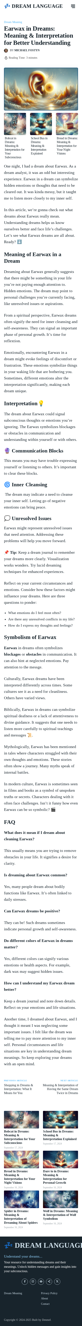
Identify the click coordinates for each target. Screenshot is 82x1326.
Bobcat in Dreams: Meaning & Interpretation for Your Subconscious (14, 147)
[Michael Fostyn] (7, 51)
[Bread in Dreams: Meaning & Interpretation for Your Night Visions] (67, 124)
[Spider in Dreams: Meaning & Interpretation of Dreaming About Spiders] (21, 1199)
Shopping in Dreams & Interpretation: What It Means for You (18, 1088)
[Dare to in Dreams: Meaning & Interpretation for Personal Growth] (60, 1159)
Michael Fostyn (27, 50)
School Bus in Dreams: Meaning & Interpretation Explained (39, 145)
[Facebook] (25, 1282)
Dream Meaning (13, 22)
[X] (57, 1282)
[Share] (49, 1282)
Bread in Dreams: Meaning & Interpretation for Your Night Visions (67, 145)
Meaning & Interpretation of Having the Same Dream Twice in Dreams (60, 1088)
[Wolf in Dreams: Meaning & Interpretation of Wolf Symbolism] (60, 1199)
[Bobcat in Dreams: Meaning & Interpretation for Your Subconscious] (15, 124)
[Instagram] (33, 1282)
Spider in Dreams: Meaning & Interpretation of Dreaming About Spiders (21, 1216)
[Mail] (41, 1282)
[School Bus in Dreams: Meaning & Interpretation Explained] (41, 124)
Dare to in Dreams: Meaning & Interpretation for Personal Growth (56, 1177)
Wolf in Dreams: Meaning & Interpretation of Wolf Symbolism (60, 1214)
